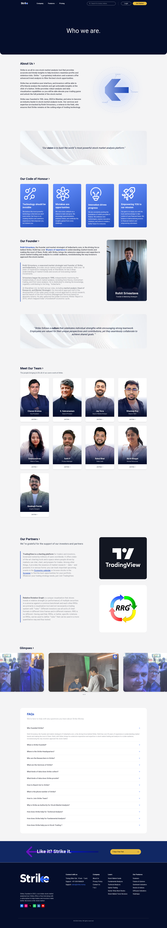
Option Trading (113, 888)
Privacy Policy (97, 881)
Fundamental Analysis (115, 881)
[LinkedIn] (38, 905)
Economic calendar (42, 570)
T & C (94, 888)
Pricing (62, 3)
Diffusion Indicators (139, 891)
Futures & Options (139, 881)
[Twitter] (30, 905)
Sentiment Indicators (140, 885)
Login (126, 3)
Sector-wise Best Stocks (116, 891)
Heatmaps (136, 894)
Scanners (136, 878)
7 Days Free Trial (118, 852)
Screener (27, 573)
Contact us (96, 885)
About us (96, 878)
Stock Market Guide (114, 878)
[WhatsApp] (34, 905)
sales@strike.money (79, 885)
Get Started (140, 3)
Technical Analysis (114, 885)
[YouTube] (43, 905)
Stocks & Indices (138, 888)
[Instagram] (26, 905)
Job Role (35, 419)
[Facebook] (21, 905)
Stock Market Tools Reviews (117, 894)
